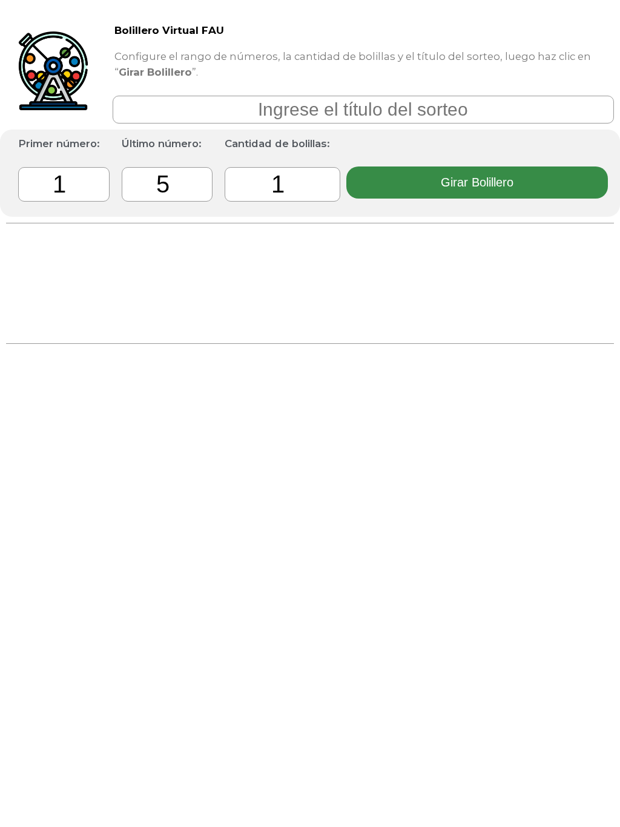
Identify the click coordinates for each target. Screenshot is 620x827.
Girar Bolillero (477, 182)
